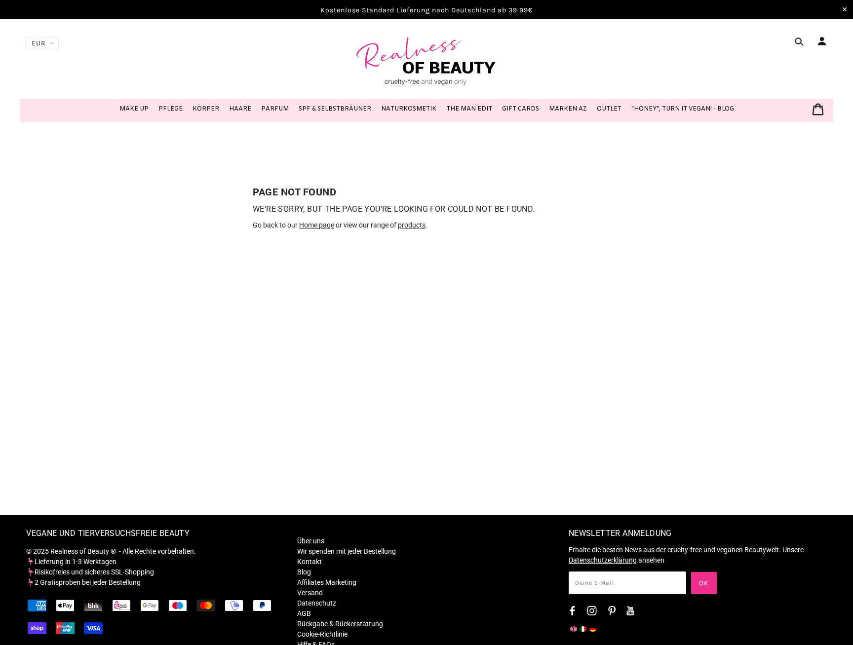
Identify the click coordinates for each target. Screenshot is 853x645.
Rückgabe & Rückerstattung (340, 624)
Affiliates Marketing (326, 582)
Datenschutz (316, 603)
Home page (316, 225)
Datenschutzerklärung (603, 560)
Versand (310, 593)
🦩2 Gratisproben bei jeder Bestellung (83, 582)
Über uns (310, 541)
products (412, 225)
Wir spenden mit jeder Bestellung (346, 551)
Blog (304, 572)
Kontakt (309, 562)
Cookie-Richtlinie (322, 634)
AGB (304, 613)
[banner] (426, 60)
